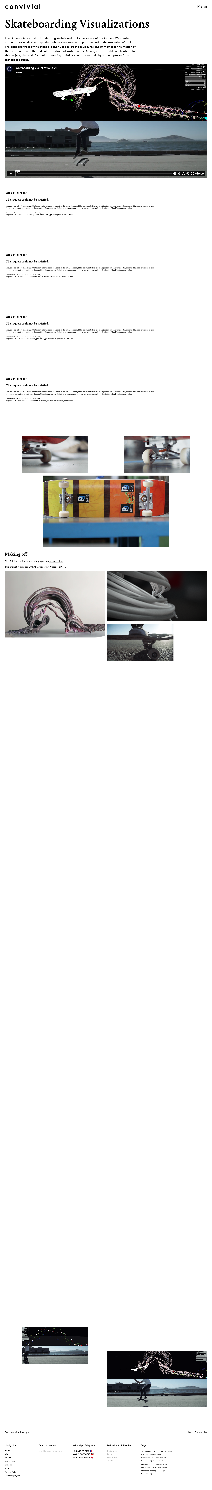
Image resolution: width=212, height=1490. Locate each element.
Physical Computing (161, 1467)
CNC (144, 1454)
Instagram (112, 1451)
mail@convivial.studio (50, 1451)
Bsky (109, 1454)
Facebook (112, 1457)
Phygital (146, 1467)
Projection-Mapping (150, 1470)
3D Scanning (160, 1451)
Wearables (146, 1474)
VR (162, 1470)
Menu (202, 6)
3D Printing (147, 1451)
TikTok (110, 1460)
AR (170, 1451)
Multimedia (161, 1464)
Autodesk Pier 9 (58, 566)
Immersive (146, 1461)
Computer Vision (156, 1454)
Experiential (147, 1458)
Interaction (158, 1461)
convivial (23, 6)
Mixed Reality (147, 1464)
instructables (56, 561)
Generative (160, 1458)
